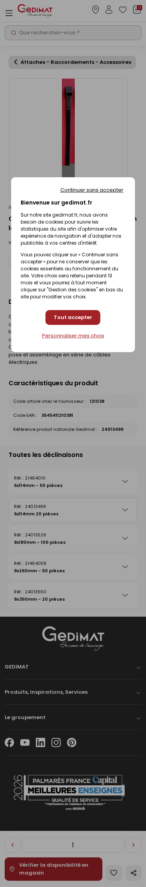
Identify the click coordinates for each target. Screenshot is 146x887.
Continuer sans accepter (91, 190)
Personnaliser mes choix (73, 336)
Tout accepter (73, 317)
